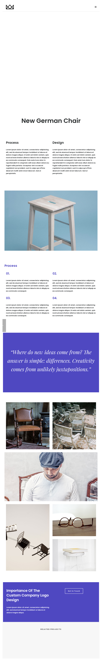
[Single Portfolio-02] (51, 643)
